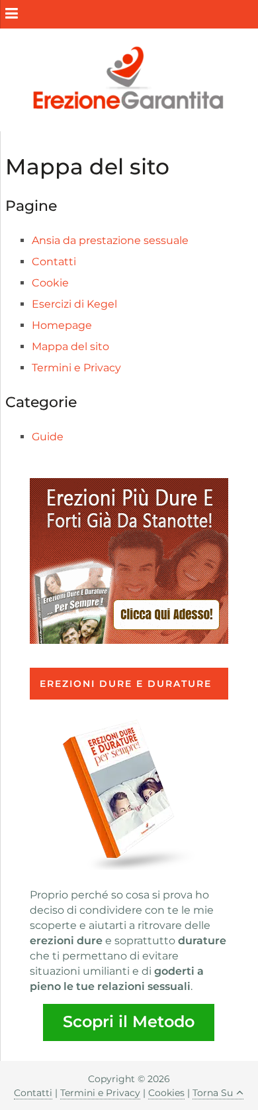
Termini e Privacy (76, 367)
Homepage (62, 325)
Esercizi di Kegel (74, 304)
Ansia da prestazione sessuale (110, 240)
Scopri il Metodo (128, 1021)
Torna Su (213, 1093)
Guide (48, 436)
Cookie (50, 283)
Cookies (166, 1093)
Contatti (54, 261)
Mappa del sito (70, 346)
